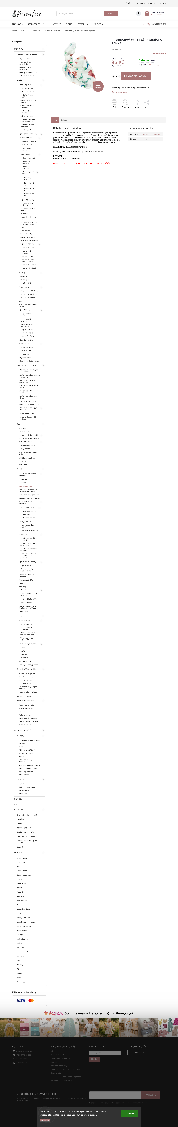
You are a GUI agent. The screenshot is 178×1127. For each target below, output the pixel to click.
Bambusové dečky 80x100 (28, 435)
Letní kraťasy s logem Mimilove (27, 761)
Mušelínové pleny (27, 507)
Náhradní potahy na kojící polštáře (27, 570)
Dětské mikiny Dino (27, 297)
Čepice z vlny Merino (28, 237)
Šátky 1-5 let (27, 145)
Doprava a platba (143, 3)
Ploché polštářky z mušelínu (27, 526)
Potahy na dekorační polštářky (26, 576)
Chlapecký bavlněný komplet (29, 361)
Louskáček (21, 956)
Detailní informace (119, 92)
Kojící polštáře (25, 565)
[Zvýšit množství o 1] (119, 76)
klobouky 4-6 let (29, 189)
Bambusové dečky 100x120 (29, 438)
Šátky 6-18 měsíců (29, 142)
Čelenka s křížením (27, 92)
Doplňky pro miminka (25, 700)
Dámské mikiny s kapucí (27, 753)
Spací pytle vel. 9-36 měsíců (28, 418)
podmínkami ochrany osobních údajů (131, 1103)
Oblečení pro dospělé (25, 832)
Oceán (19, 888)
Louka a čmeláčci (24, 926)
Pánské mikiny (24, 790)
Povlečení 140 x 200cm (29, 599)
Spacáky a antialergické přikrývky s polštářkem (27, 607)
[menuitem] (19, 24)
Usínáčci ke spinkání (26, 486)
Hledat (111, 14)
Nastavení (45, 1120)
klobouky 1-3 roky (29, 184)
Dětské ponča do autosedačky (25, 63)
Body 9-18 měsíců (27, 336)
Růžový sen (21, 982)
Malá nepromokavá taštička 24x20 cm (27, 634)
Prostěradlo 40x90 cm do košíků (28, 549)
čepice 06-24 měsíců (27, 252)
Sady (22, 227)
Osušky (23, 651)
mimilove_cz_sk (23, 1062)
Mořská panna (23, 939)
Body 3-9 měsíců (26, 333)
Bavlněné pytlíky (25, 683)
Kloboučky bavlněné (26, 162)
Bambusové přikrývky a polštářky (27, 474)
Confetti (20, 892)
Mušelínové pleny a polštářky (26, 502)
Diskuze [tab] (64, 120)
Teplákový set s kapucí (27, 787)
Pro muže (20, 779)
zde (95, 1115)
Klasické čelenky (26, 88)
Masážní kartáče (25, 661)
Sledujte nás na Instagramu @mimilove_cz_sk (99, 1013)
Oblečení (20, 80)
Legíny (21, 301)
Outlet (17, 804)
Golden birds (22, 870)
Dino (18, 866)
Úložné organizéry (25, 715)
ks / (139, 1052)
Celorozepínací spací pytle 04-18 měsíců (28, 371)
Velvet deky (23, 461)
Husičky (20, 964)
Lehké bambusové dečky (28, 458)
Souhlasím (129, 1113)
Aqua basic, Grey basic (26, 922)
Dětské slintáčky (25, 725)
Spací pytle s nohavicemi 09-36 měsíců (29, 392)
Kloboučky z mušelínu (26, 167)
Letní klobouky (25, 154)
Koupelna (20, 616)
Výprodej (18, 809)
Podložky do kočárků (26, 76)
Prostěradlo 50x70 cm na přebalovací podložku (28, 556)
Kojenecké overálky (26, 340)
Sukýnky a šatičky (25, 358)
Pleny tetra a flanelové (29, 530)
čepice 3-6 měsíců (29, 268)
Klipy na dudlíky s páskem (28, 721)
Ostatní (20, 847)
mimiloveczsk (22, 1059)
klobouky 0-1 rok (29, 178)
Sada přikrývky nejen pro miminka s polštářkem (28, 490)
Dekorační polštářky (26, 580)
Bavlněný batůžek (25, 680)
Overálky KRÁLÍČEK (27, 276)
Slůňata (20, 943)
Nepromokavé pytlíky (27, 674)
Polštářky (24, 479)
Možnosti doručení (156, 65)
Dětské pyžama (24, 343)
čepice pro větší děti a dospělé (28, 260)
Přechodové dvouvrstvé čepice (29, 218)
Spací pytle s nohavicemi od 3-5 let (29, 397)
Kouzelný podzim (24, 952)
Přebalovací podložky (27, 705)
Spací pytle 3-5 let (27, 414)
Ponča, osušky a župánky (28, 644)
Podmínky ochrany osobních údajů (65, 1069)
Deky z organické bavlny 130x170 (28, 453)
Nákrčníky (24, 214)
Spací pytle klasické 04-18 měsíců (28, 386)
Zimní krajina (22, 858)
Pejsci (19, 960)
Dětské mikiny (24, 287)
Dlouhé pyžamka (26, 347)
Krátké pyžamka (26, 350)
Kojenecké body (24, 310)
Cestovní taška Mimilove (28, 692)
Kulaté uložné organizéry (28, 718)
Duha (19, 905)
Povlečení (22, 590)
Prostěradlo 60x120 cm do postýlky (29, 539)
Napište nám (56, 1073)
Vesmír (19, 879)
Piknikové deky (24, 432)
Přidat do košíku (136, 76)
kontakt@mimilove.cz (25, 1051)
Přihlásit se (151, 1095)
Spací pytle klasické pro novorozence (27, 381)
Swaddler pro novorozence (29, 404)
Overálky (22, 272)
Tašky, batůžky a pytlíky (26, 669)
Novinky (18, 799)
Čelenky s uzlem (26, 116)
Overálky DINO (25, 283)
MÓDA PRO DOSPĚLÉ (22, 730)
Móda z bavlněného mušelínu (30, 740)
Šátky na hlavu (26, 138)
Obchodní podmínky (59, 1066)
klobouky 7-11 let (29, 194)
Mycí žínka (24, 657)
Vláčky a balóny (23, 918)
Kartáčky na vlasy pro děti (28, 665)
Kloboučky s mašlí (29, 158)
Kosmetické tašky (27, 624)
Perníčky (20, 947)
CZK (162, 3)
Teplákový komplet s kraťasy (29, 765)
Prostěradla (23, 534)
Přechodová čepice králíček (27, 209)
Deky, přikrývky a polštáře (27, 815)
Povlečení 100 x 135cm (28, 602)
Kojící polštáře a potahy (27, 562)
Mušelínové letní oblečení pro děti (28, 306)
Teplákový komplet (26, 772)
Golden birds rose (24, 875)
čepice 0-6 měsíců (29, 248)
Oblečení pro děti (24, 828)
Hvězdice (20, 896)
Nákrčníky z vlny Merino (29, 240)
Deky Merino (25, 449)
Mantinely (22, 586)
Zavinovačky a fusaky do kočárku (27, 841)
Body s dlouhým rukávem (26, 320)
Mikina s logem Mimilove (28, 768)
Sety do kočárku (24, 59)
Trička (21, 747)
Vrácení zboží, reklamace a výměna (66, 1077)
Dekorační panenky (26, 708)
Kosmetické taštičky (26, 620)
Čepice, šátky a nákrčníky (28, 134)
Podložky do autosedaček (28, 72)
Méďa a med (22, 930)
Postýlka (20, 469)
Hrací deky (22, 428)
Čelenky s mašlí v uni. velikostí (28, 101)
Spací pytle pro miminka (26, 365)
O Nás (128, 3)
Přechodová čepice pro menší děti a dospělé (28, 223)
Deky (19, 424)
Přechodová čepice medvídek (27, 204)
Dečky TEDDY (23, 464)
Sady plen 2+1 (25, 522)
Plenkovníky (23, 711)
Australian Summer (25, 909)
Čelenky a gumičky (25, 85)
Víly (18, 969)
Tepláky (21, 756)
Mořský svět (22, 900)
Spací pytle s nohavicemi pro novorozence (29, 376)
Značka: (159, 54)
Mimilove (18, 49)
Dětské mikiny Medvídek (29, 291)
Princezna (21, 862)
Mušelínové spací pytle (27, 401)
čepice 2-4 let (27, 256)
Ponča (22, 648)
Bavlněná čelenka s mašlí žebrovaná (27, 120)
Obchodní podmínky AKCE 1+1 (63, 1080)
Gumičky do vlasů (27, 130)
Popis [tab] (55, 120)
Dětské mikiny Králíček (28, 294)
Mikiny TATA (23, 793)
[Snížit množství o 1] (113, 76)
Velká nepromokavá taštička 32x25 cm (27, 639)
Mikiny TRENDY (24, 775)
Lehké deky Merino (27, 445)
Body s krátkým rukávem (26, 315)
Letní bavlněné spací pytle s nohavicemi (29, 409)
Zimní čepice (25, 231)
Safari (19, 973)
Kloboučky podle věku (28, 173)
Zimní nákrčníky (26, 234)
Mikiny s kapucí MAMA (27, 750)
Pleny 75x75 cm (28, 514)
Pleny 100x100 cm (29, 511)
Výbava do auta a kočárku (27, 54)
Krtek (19, 913)
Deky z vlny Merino (26, 441)
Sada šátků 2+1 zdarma (27, 149)
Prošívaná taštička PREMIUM (27, 628)
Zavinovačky (23, 611)
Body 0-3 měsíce (26, 329)
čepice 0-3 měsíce (29, 265)
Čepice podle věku (27, 244)
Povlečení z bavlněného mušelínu (29, 595)
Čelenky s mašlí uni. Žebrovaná (27, 107)
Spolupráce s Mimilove (60, 1058)
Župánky (23, 654)
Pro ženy (20, 736)
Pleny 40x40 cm (28, 518)
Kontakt (54, 1062)
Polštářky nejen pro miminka (29, 498)
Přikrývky (23, 482)
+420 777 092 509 (23, 1055)
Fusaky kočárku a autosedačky (25, 68)
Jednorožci (21, 883)
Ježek (19, 977)
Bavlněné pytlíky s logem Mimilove (28, 688)
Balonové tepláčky (26, 354)
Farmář (20, 935)
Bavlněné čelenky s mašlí (27, 96)
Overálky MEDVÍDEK (27, 280)
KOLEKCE (18, 852)
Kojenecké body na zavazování (27, 325)
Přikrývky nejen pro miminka (29, 495)
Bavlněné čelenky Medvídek (27, 125)
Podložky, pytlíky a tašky (27, 836)
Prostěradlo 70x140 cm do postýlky (29, 544)
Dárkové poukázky (24, 696)
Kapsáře (22, 583)
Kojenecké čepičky (27, 200)
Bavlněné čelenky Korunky (27, 112)
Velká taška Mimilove (27, 677)
